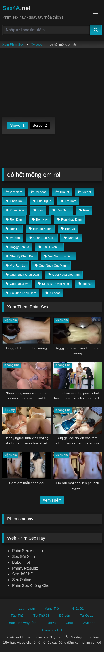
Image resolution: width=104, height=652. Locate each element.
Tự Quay (86, 615)
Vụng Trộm (53, 608)
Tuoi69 (51, 623)
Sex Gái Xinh (23, 557)
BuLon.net (21, 562)
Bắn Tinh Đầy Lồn (22, 623)
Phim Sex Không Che (30, 586)
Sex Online (21, 580)
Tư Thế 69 (41, 615)
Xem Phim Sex (13, 44)
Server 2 (39, 125)
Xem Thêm (52, 500)
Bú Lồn (64, 615)
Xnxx (70, 623)
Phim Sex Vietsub (27, 551)
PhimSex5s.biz (25, 568)
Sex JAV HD (23, 574)
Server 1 (17, 125)
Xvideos (36, 44)
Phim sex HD (52, 630)
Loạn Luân (27, 608)
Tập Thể (17, 615)
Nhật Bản (78, 608)
